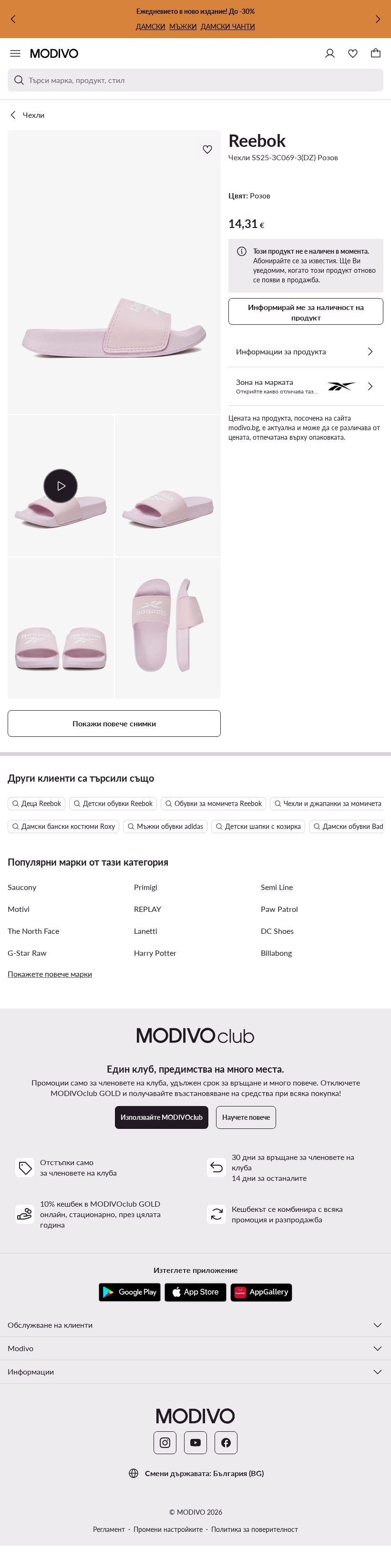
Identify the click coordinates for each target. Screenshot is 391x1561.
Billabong (276, 952)
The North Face (33, 930)
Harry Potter (155, 952)
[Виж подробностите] (370, 351)
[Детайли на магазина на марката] (370, 386)
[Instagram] (165, 1442)
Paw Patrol (279, 908)
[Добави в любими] (208, 149)
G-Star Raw (27, 952)
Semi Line (277, 886)
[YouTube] (195, 1442)
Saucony (22, 886)
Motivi (19, 908)
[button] (114, 272)
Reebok (257, 140)
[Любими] (352, 53)
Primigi (145, 886)
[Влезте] (330, 53)
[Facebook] (226, 1442)
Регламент (109, 1529)
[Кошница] (375, 53)
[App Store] (195, 1292)
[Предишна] (13, 19)
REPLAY (147, 908)
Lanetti (145, 930)
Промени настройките (168, 1529)
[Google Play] (130, 1292)
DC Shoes (277, 930)
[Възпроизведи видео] (61, 485)
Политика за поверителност (254, 1529)
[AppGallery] (261, 1292)
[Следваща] (377, 19)
